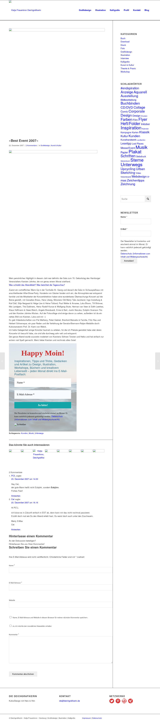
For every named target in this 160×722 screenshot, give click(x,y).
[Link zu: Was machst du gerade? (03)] (50, 455)
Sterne (137, 160)
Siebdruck (141, 156)
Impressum (86, 718)
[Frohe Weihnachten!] (157, 361)
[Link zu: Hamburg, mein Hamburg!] (86, 455)
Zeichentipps (135, 180)
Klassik (144, 132)
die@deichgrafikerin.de (69, 700)
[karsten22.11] (57, 82)
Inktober (145, 124)
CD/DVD (127, 107)
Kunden (24, 433)
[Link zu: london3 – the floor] (26, 455)
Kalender (145, 129)
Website (12, 600)
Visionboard (126, 176)
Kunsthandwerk (128, 139)
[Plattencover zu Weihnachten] (2, 361)
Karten (135, 132)
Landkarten (141, 140)
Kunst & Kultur (56, 145)
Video (138, 172)
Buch (123, 38)
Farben (126, 119)
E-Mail (124, 228)
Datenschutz (97, 718)
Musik (31, 433)
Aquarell (140, 91)
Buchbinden (130, 103)
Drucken (144, 116)
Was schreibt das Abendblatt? (22, 284)
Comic (124, 111)
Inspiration (131, 127)
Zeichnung (128, 184)
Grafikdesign (45, 145)
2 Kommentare (31, 145)
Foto (123, 48)
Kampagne (126, 132)
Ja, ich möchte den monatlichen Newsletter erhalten (32, 626)
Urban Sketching (133, 170)
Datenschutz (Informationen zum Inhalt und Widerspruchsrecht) (38, 418)
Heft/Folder (130, 123)
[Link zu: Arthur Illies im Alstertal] (62, 454)
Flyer (142, 119)
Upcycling (128, 168)
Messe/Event (128, 147)
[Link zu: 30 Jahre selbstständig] (39, 455)
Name (12, 565)
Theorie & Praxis (128, 68)
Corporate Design (133, 112)
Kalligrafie (125, 61)
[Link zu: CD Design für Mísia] (14, 455)
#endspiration (130, 88)
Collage (139, 107)
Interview (125, 58)
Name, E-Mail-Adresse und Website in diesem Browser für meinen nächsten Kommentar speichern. (50, 617)
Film (135, 120)
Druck (123, 44)
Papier (124, 152)
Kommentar (14, 634)
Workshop (125, 71)
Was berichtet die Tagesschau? (51, 284)
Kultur (124, 136)
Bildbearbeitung (128, 99)
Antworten (15, 495)
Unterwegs (39, 433)
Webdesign (139, 176)
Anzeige (127, 91)
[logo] (25, 10)
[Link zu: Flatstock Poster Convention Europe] (98, 453)
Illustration (125, 54)
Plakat (135, 151)
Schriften (128, 155)
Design (136, 115)
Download (125, 41)
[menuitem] (85, 10)
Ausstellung (129, 95)
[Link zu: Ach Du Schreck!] (74, 455)
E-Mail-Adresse (15, 582)
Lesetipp (126, 143)
